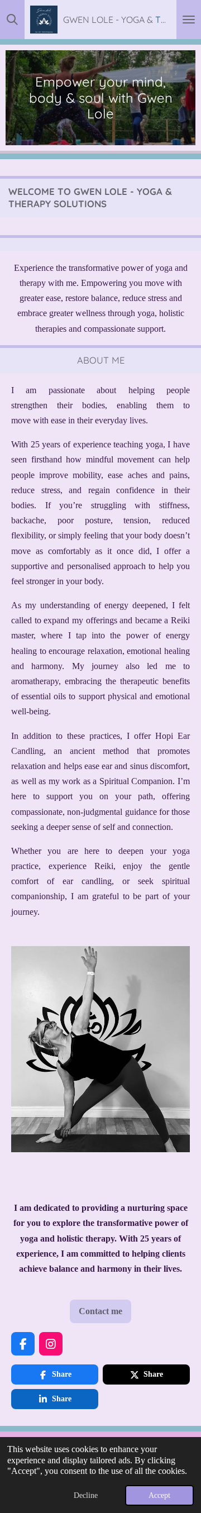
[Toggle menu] (188, 19)
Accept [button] (159, 1495)
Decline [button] (86, 1495)
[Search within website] (12, 19)
